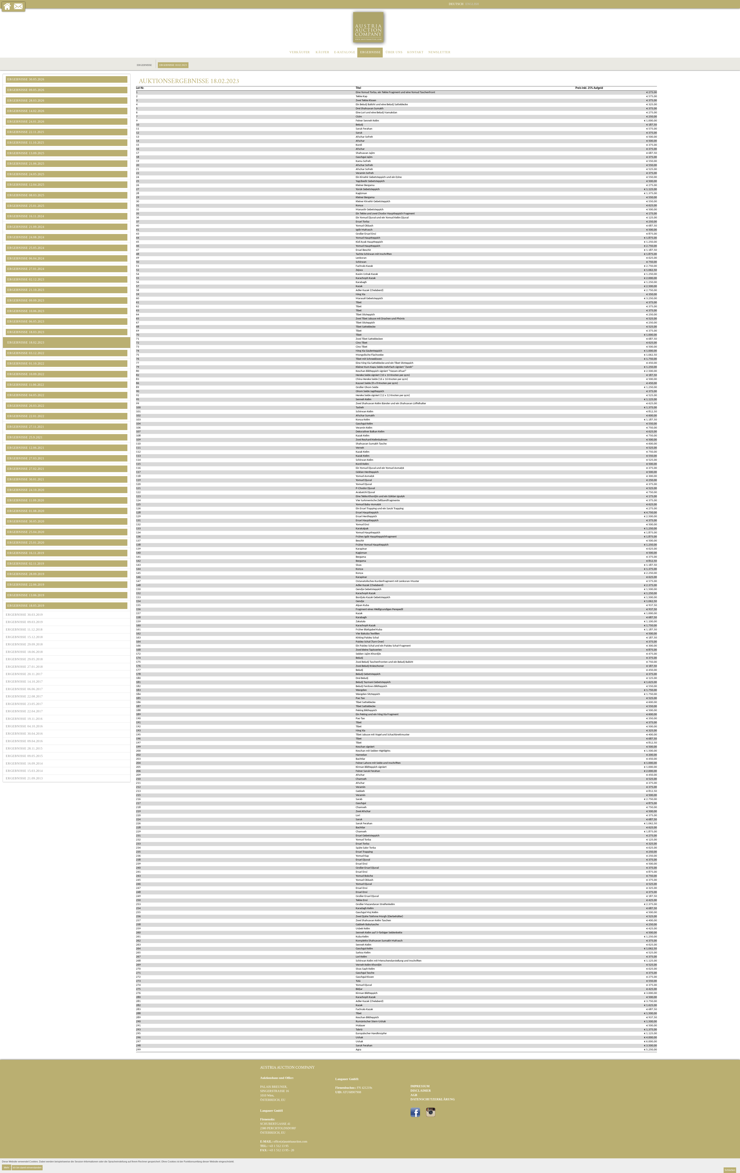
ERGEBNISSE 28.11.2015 (24, 748)
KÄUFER (322, 52)
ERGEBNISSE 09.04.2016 (24, 741)
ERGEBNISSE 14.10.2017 (24, 681)
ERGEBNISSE (370, 52)
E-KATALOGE (344, 52)
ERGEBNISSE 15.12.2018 (24, 637)
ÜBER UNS (394, 52)
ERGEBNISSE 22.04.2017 (24, 711)
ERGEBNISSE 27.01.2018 (24, 666)
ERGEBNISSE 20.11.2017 (24, 674)
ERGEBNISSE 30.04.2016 (24, 733)
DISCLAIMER (420, 1090)
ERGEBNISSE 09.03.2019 (24, 622)
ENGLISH (472, 4)
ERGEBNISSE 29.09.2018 (24, 644)
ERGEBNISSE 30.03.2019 (24, 614)
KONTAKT (415, 52)
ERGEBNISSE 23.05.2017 (24, 704)
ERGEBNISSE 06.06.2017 (24, 689)
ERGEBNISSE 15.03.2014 (24, 770)
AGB (413, 1095)
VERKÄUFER (299, 52)
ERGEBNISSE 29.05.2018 (24, 659)
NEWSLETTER (439, 52)
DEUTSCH (456, 4)
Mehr (6, 1167)
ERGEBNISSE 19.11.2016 (24, 718)
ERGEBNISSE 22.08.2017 (24, 696)
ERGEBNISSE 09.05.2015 (24, 756)
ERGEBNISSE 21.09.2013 (24, 778)
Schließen (730, 1170)
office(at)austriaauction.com (290, 1141)
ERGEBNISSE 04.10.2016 (24, 726)
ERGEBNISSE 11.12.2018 (24, 629)
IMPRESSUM (420, 1086)
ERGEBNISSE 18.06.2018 (24, 651)
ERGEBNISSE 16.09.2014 (24, 763)
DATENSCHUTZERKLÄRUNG (432, 1099)
